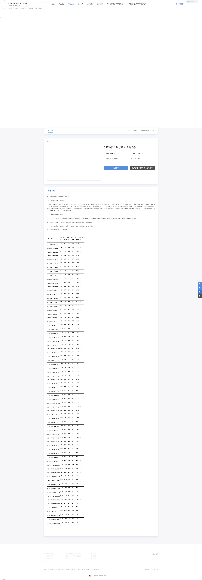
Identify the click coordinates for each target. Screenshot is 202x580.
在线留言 (100, 4)
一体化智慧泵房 (48, 556)
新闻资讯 (90, 4)
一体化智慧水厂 (48, 558)
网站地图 (2, 579)
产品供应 (71, 4)
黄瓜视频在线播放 (49, 553)
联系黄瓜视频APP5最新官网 (137, 4)
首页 (53, 4)
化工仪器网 (155, 569)
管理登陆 (96, 569)
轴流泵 (46, 561)
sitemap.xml (103, 569)
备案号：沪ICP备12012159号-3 (84, 569)
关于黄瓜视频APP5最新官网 (116, 4)
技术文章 (80, 4)
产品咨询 (116, 168)
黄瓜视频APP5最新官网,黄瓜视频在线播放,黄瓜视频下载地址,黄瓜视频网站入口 (21, 8)
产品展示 (61, 4)
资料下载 (93, 556)
